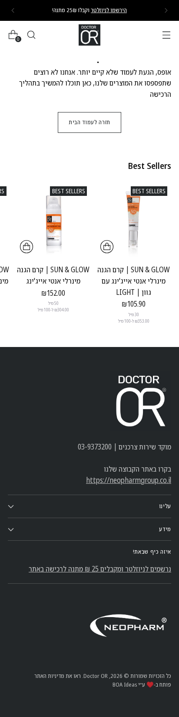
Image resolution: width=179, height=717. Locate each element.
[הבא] (13, 10)
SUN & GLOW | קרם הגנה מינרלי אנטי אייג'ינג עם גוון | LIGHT (133, 280)
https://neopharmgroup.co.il (128, 480)
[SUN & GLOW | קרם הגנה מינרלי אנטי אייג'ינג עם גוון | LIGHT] (133, 219)
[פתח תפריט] (166, 35)
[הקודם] (166, 10)
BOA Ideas (125, 684)
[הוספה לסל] (106, 246)
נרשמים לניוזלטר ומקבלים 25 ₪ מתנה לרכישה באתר (100, 569)
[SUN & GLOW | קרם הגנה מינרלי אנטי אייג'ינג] (53, 219)
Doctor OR (95, 676)
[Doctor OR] (89, 35)
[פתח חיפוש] (31, 35)
